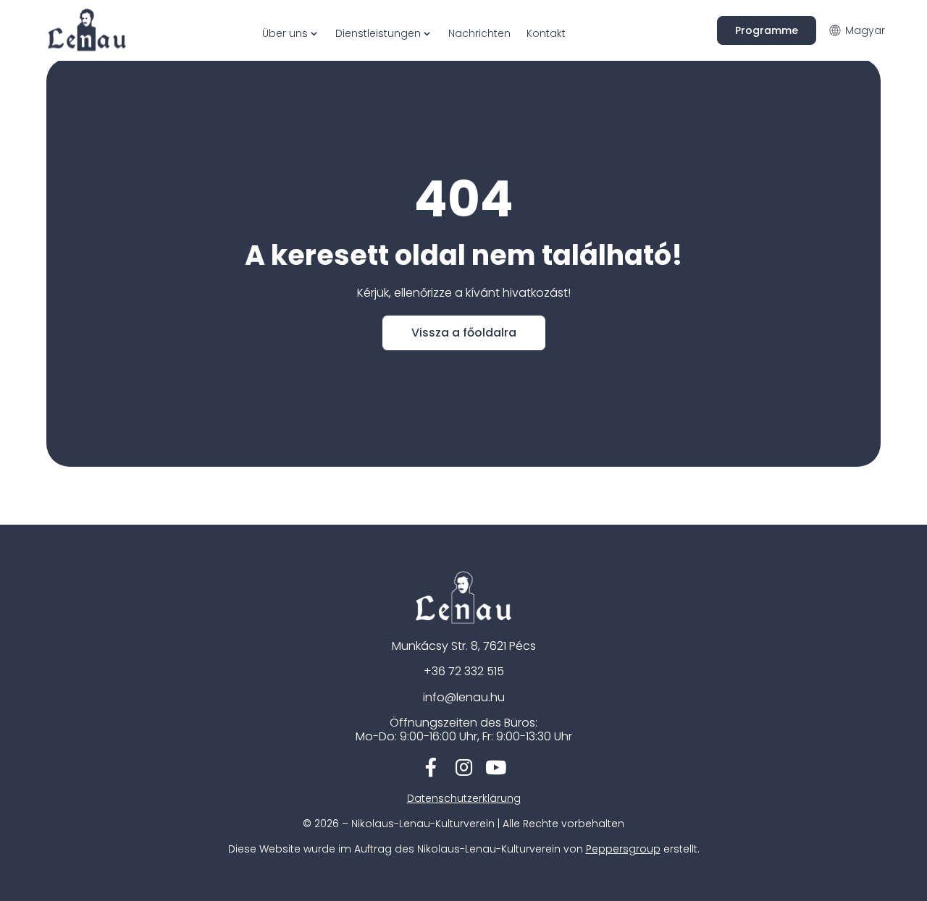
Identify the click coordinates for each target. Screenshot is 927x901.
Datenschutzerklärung (464, 798)
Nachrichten (479, 33)
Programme (766, 30)
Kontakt (546, 33)
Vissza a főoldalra (463, 332)
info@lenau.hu (464, 697)
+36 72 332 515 (464, 671)
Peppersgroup (623, 849)
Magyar (865, 30)
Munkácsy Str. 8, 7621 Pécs (464, 646)
